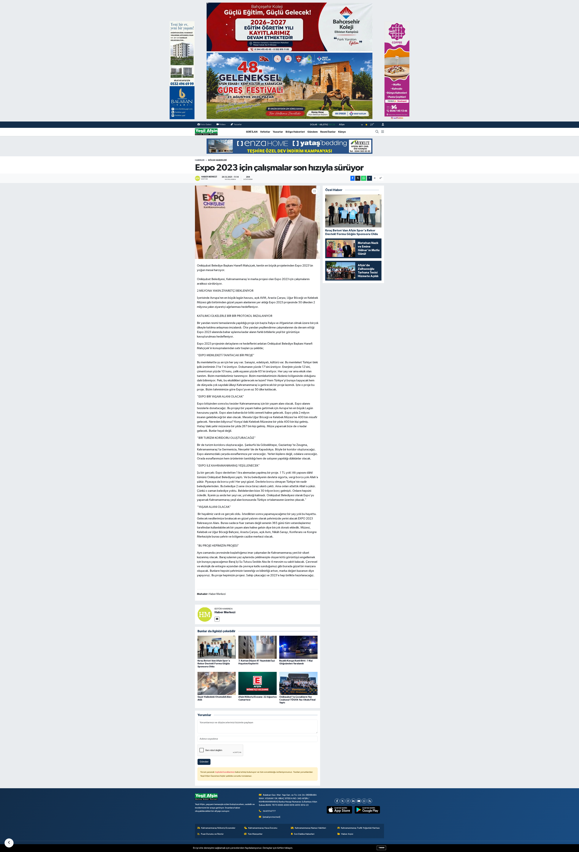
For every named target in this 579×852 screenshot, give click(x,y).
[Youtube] (358, 800)
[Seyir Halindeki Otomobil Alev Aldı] (217, 683)
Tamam (381, 848)
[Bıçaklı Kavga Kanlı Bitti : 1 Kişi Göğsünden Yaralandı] (298, 647)
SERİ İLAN (252, 132)
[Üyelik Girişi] (381, 124)
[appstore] (339, 810)
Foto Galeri (205, 124)
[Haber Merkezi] (205, 614)
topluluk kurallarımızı (225, 772)
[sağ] (396, 70)
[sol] (182, 70)
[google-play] (367, 810)
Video (223, 124)
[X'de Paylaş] (357, 178)
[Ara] (377, 132)
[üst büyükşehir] (289, 60)
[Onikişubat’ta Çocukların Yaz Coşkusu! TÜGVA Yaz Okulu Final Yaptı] (298, 683)
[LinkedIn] (353, 800)
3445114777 (269, 811)
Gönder (204, 761)
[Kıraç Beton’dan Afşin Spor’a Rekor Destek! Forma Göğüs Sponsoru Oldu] (217, 647)
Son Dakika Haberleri (304, 834)
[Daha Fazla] (369, 178)
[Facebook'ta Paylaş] (352, 178)
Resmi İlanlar (328, 132)
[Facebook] (337, 800)
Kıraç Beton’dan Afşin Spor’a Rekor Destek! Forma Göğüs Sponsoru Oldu (214, 664)
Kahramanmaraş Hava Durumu (262, 828)
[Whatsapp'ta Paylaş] (363, 178)
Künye (342, 132)
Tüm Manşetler (255, 834)
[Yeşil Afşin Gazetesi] (206, 131)
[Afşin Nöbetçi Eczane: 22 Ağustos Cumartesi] (257, 683)
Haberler (199, 160)
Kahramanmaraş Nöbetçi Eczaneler (218, 828)
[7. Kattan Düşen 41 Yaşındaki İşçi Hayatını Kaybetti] (257, 647)
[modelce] (289, 146)
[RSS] (369, 800)
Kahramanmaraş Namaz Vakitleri (310, 828)
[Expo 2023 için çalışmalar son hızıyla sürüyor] (257, 222)
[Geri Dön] (9, 842)
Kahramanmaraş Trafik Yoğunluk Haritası (360, 828)
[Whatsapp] (364, 800)
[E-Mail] (217, 619)
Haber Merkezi (225, 612)
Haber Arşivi (347, 834)
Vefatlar (265, 132)
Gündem (312, 132)
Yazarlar (238, 124)
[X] (342, 800)
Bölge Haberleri (295, 132)
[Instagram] (347, 800)
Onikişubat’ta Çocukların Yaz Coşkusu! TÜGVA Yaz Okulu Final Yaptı (297, 700)
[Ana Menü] (382, 132)
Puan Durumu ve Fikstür (212, 834)
